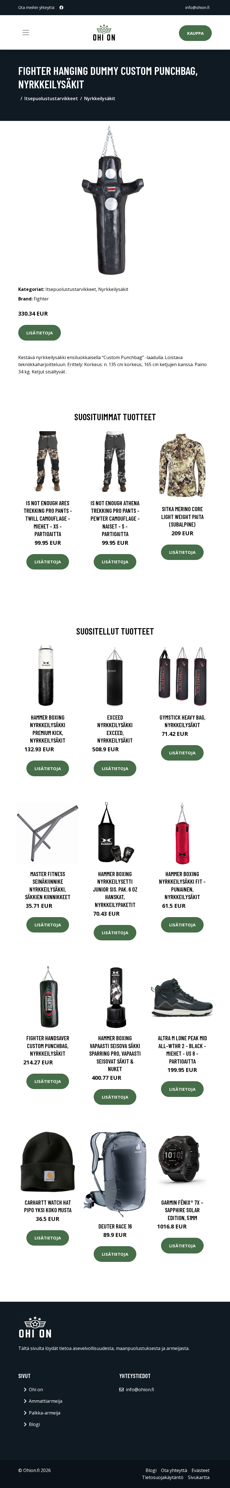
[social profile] (61, 7)
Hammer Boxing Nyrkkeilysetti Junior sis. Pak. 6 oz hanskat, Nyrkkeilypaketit (115, 889)
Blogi (34, 1424)
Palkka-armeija (44, 1413)
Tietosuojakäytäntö (162, 1477)
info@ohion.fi (197, 7)
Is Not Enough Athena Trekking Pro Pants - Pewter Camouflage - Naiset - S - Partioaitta (115, 518)
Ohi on (36, 1389)
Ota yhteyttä (174, 1470)
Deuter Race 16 (115, 1226)
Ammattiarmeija (45, 1401)
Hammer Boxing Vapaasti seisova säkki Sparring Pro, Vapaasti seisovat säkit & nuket (115, 1053)
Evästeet (201, 1470)
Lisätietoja (39, 333)
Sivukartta (199, 1477)
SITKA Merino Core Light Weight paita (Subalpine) (182, 516)
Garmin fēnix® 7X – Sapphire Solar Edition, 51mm (182, 1210)
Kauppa (195, 33)
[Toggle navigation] (25, 32)
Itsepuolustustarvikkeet (51, 98)
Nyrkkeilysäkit (99, 98)
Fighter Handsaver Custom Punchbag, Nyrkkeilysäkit (47, 1045)
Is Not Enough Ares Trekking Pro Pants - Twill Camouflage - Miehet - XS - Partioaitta (48, 518)
